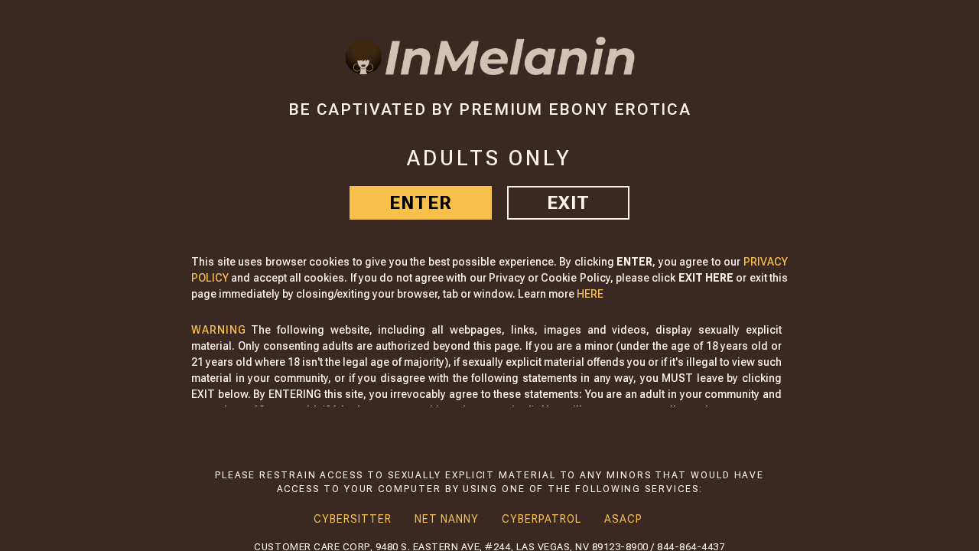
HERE (590, 294)
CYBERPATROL (541, 519)
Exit (568, 203)
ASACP (623, 519)
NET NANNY (447, 519)
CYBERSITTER (353, 519)
